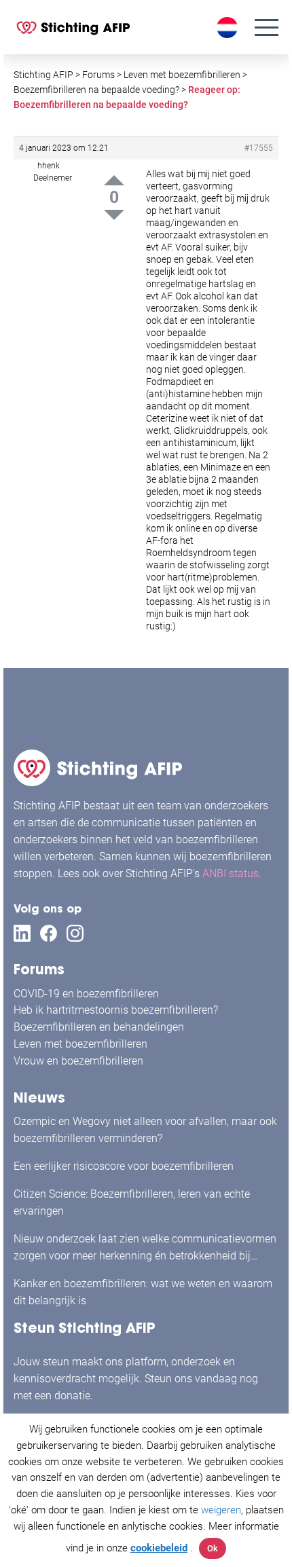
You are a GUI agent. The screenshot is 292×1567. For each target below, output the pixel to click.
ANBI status (230, 873)
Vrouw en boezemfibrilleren (78, 1060)
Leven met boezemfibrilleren (80, 1043)
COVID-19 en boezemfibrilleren (86, 993)
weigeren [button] (221, 1510)
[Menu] (266, 27)
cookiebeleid (158, 1548)
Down (114, 215)
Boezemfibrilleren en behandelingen (99, 1026)
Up (114, 180)
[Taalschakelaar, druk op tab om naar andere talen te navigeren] (229, 27)
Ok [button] (212, 1548)
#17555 (258, 148)
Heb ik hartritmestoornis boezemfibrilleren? (116, 1009)
